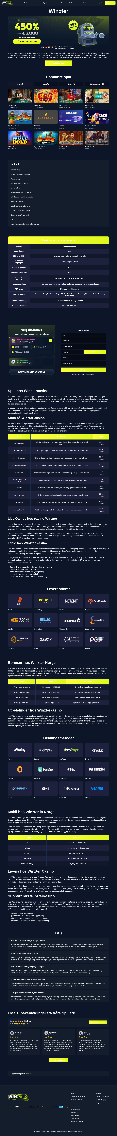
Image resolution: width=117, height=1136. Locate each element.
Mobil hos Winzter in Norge (21, 206)
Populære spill (16, 170)
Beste (19, 84)
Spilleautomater (95, 84)
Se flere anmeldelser (58, 1060)
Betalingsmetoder (17, 201)
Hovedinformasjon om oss (20, 174)
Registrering (15, 179)
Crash (70, 84)
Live (44, 84)
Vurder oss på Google (98, 1022)
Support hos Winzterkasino (20, 215)
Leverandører (16, 188)
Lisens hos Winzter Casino (20, 210)
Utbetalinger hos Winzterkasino (22, 197)
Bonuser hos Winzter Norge (21, 192)
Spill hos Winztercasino (19, 183)
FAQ (12, 219)
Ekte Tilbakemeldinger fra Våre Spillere (25, 224)
